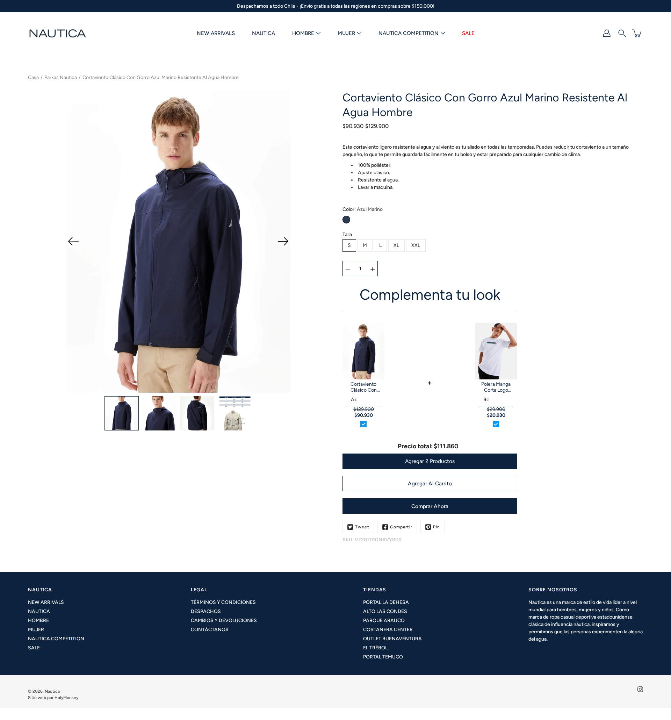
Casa (33, 77)
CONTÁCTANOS (210, 630)
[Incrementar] (372, 268)
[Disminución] (347, 268)
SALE (468, 33)
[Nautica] (57, 33)
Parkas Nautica (60, 77)
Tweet (362, 527)
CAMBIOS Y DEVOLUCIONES (224, 620)
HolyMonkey (66, 697)
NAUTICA (263, 33)
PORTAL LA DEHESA (386, 602)
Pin (436, 527)
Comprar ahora (429, 506)
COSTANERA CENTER (388, 630)
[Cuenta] (606, 33)
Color (362, 209)
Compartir (401, 527)
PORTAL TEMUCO (383, 657)
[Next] (283, 241)
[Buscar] (622, 33)
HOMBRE (303, 33)
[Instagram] (640, 689)
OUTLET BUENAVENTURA (392, 639)
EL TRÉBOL (375, 648)
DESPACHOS (206, 611)
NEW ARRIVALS (216, 33)
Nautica (52, 691)
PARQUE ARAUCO (384, 620)
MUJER (346, 33)
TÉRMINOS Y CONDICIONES (223, 602)
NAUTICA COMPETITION (408, 33)
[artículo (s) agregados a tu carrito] (637, 33)
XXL (415, 245)
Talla (347, 234)
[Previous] (73, 241)
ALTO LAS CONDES (385, 611)
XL (396, 245)
